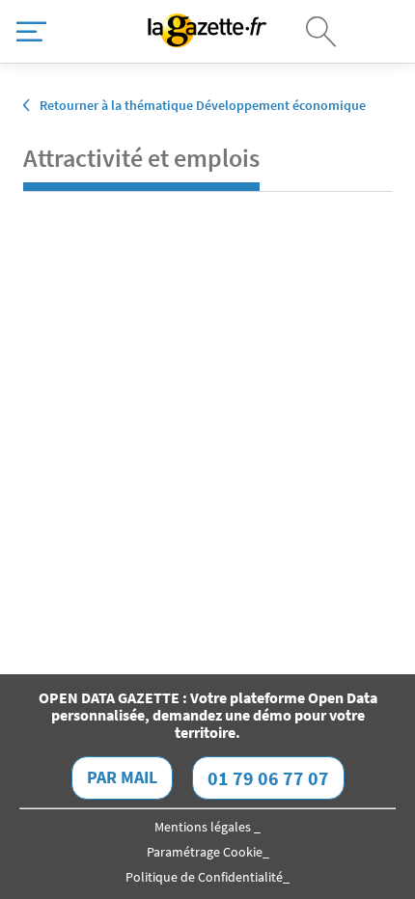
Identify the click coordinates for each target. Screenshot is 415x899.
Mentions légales (204, 826)
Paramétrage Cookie (205, 851)
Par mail (122, 777)
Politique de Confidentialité (204, 877)
